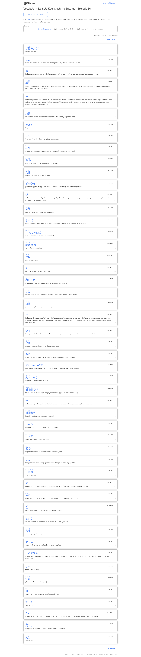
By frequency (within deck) (64, 29)
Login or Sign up (109, 3)
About (67, 654)
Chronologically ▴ (44, 29)
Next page (111, 39)
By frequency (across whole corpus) (90, 29)
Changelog (114, 654)
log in (30, 19)
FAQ (73, 654)
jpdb (27, 3)
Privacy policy (92, 654)
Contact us (81, 654)
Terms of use (103, 654)
